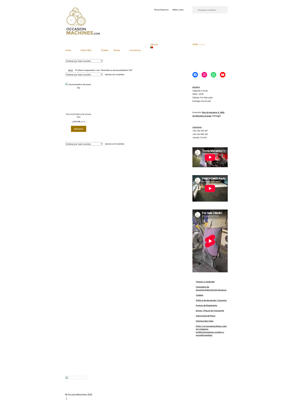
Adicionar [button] (78, 128)
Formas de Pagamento (206, 305)
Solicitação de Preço (205, 315)
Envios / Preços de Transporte (210, 310)
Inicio (68, 50)
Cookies (199, 295)
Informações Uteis (204, 321)
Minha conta (178, 9)
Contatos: (197, 127)
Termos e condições (205, 281)
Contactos (135, 50)
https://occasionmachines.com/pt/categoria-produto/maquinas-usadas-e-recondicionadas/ (211, 331)
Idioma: (154, 44)
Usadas (104, 50)
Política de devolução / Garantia (211, 300)
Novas (117, 50)
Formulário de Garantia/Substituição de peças (211, 288)
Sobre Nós (86, 50)
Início (70, 70)
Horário (196, 87)
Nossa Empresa (161, 9)
